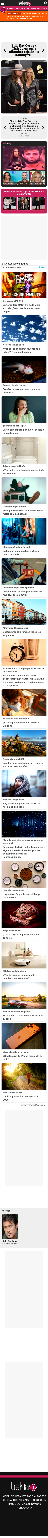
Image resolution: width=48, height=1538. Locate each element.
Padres (41, 1496)
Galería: (24, 192)
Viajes (26, 1504)
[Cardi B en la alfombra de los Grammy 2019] (9, 204)
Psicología (39, 1500)
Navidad (36, 1504)
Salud (26, 1500)
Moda (6, 1496)
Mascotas (14, 1504)
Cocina (7, 1500)
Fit (24, 1496)
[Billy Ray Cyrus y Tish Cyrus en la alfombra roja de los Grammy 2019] (24, 204)
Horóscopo (24, 1507)
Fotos (19, 8)
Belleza (16, 1496)
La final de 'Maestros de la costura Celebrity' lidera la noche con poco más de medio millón (27, 16)
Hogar (17, 1500)
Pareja (31, 1496)
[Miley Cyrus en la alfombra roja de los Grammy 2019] (38, 204)
